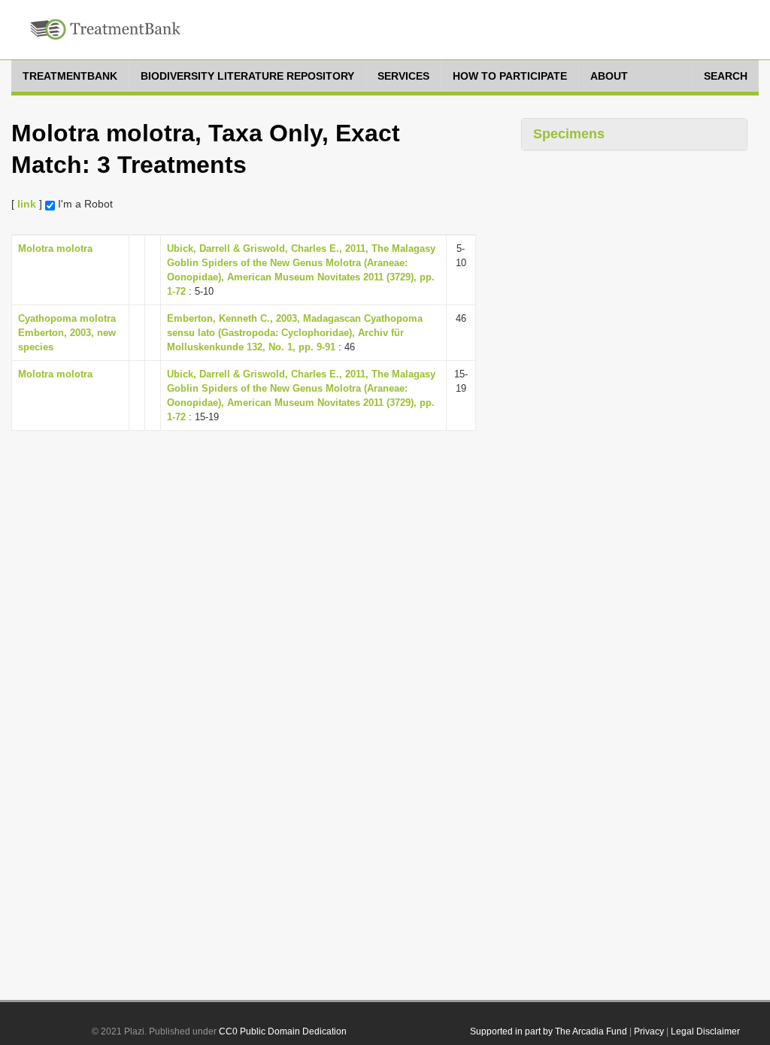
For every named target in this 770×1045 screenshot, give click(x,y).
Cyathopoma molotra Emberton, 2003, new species (67, 333)
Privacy (649, 1031)
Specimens (569, 133)
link (26, 204)
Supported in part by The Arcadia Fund (548, 1031)
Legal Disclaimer (705, 1031)
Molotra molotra (55, 248)
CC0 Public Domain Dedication (283, 1031)
